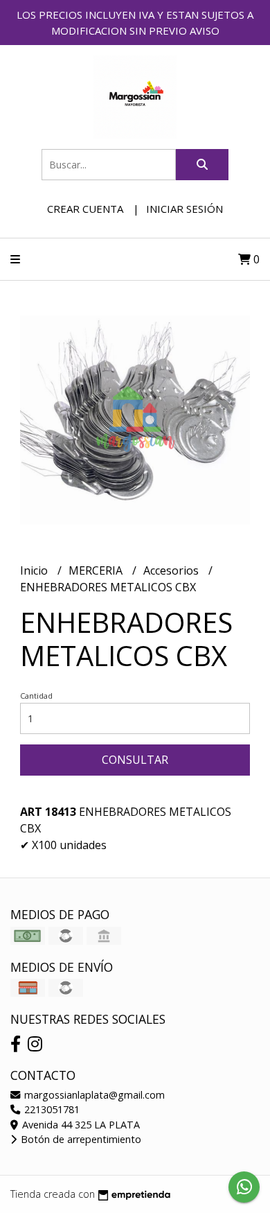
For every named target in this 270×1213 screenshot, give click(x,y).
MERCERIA (97, 570)
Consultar (135, 759)
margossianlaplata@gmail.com (93, 1094)
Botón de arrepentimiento (79, 1139)
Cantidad (36, 695)
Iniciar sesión (184, 209)
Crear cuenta (85, 209)
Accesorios (172, 570)
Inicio (35, 570)
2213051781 (50, 1109)
